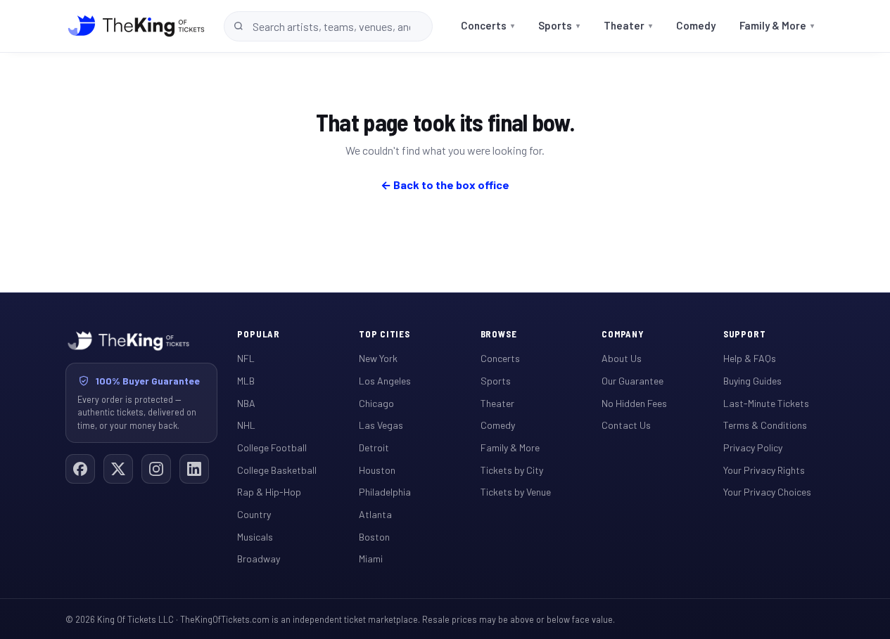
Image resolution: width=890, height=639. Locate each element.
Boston (374, 537)
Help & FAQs (749, 358)
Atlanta (375, 514)
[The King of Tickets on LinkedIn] (194, 469)
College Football (272, 447)
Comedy (696, 25)
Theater (628, 25)
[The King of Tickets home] (136, 26)
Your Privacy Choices (767, 492)
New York (378, 358)
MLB (246, 381)
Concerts (487, 25)
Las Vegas (381, 425)
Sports (559, 25)
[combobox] (328, 26)
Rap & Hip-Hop (269, 492)
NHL (246, 425)
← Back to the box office (445, 184)
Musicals (255, 537)
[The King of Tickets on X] (118, 469)
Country (254, 514)
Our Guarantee (632, 381)
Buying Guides (752, 381)
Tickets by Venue (516, 492)
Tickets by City (512, 470)
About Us (622, 358)
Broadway (258, 558)
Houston (377, 470)
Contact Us (626, 425)
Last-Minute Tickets (766, 403)
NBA (246, 403)
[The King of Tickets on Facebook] (80, 469)
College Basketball (277, 470)
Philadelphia (385, 492)
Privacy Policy (752, 447)
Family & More (776, 25)
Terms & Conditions (765, 425)
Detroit (374, 447)
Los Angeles (385, 381)
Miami (371, 558)
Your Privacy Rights (764, 470)
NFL (246, 358)
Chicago (376, 403)
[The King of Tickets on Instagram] (156, 469)
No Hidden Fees (634, 403)
